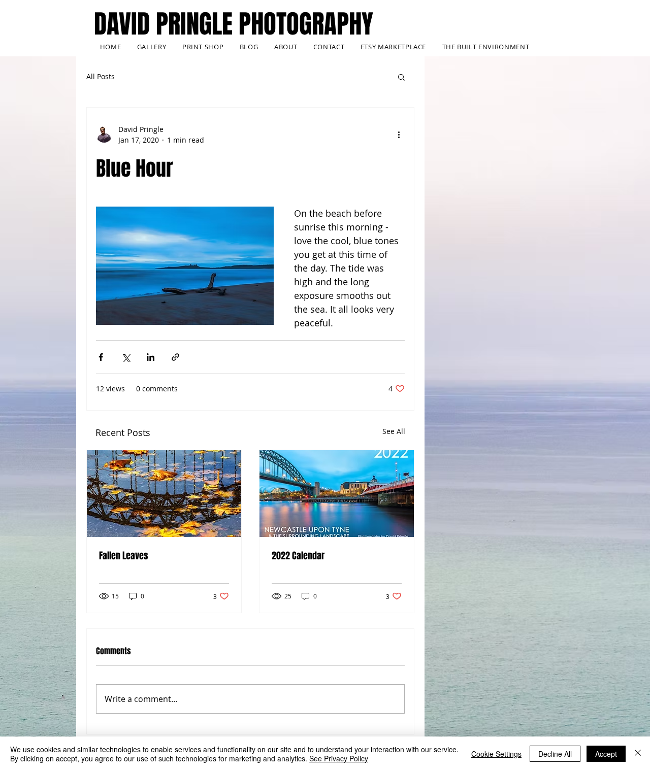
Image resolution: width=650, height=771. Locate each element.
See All (393, 431)
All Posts (100, 76)
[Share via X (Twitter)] (126, 357)
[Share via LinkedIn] (150, 357)
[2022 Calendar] (336, 493)
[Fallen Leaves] (164, 493)
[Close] (638, 754)
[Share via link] (175, 357)
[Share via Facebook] (101, 357)
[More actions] (399, 134)
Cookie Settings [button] (496, 754)
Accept (606, 754)
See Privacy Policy (338, 758)
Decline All (555, 754)
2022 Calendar (298, 555)
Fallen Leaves (123, 555)
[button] (401, 77)
